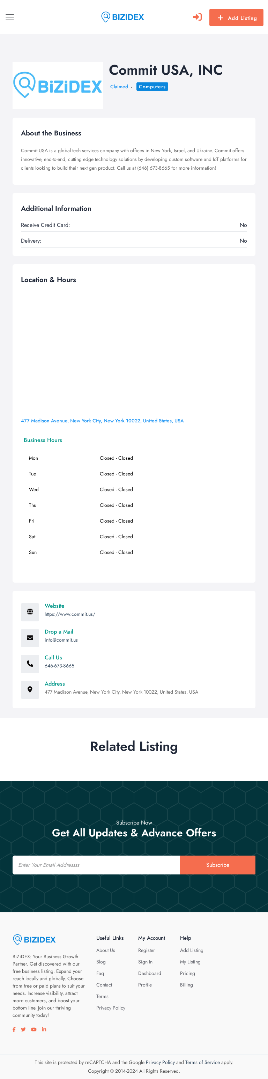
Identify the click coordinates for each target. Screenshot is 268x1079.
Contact (104, 984)
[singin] (197, 17)
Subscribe (217, 865)
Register (146, 950)
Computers (152, 86)
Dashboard (149, 973)
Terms (102, 996)
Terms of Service (202, 1062)
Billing (186, 984)
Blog (101, 961)
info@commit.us (61, 639)
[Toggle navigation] (10, 17)
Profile (145, 984)
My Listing (190, 961)
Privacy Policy (110, 1007)
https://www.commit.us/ (70, 614)
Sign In (145, 961)
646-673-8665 (59, 665)
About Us (105, 950)
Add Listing (242, 18)
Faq (100, 973)
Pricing (187, 973)
